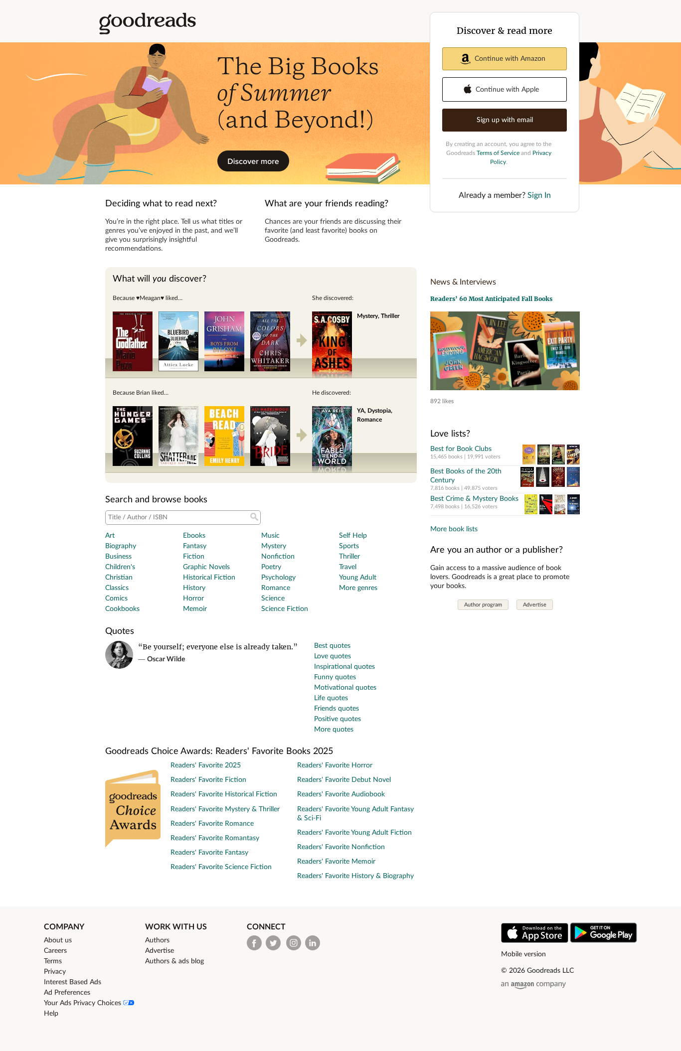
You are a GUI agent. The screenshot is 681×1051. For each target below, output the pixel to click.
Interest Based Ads (72, 982)
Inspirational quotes (344, 666)
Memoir (195, 608)
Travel (347, 567)
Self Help (353, 535)
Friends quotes (336, 708)
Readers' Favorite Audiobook (341, 794)
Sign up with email (505, 120)
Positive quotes (337, 719)
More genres (358, 588)
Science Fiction (284, 608)
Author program (483, 604)
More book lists (454, 529)
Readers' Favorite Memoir (336, 861)
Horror (193, 598)
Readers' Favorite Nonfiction (341, 847)
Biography (120, 546)
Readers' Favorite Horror (334, 765)
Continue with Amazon (510, 58)
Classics (117, 588)
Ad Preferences (67, 992)
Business (118, 556)
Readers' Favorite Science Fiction (221, 867)
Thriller (349, 556)
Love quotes (332, 656)
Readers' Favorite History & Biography (355, 876)
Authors (157, 940)
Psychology (278, 577)
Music (270, 535)
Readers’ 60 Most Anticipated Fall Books (491, 298)
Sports (349, 546)
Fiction (193, 556)
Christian (119, 577)
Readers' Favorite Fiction (208, 779)
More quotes (333, 729)
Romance (275, 588)
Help (51, 1013)
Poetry (271, 567)
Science (273, 598)
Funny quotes (335, 677)
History (194, 588)
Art (110, 535)
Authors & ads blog (174, 961)
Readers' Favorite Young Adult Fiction (354, 832)
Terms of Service (498, 153)
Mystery (273, 546)
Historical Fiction (209, 577)
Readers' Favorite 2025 (205, 765)
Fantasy (194, 546)
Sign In (539, 195)
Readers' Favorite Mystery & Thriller (225, 809)
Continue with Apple (507, 89)
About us (58, 940)
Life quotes (331, 698)
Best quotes (332, 645)
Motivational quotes (345, 687)
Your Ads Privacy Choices (83, 1003)
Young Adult (357, 577)
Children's (120, 567)
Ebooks (194, 535)
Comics (116, 598)
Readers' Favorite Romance (212, 823)
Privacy (55, 971)
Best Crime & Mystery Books (474, 498)
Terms (53, 961)
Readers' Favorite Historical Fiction (223, 794)
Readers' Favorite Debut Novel (344, 779)
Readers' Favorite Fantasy (209, 852)
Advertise (534, 604)
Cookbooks (122, 608)
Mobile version (523, 954)
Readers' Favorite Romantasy (214, 838)
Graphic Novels (206, 567)
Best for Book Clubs (461, 449)
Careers (55, 950)
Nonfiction (278, 556)
